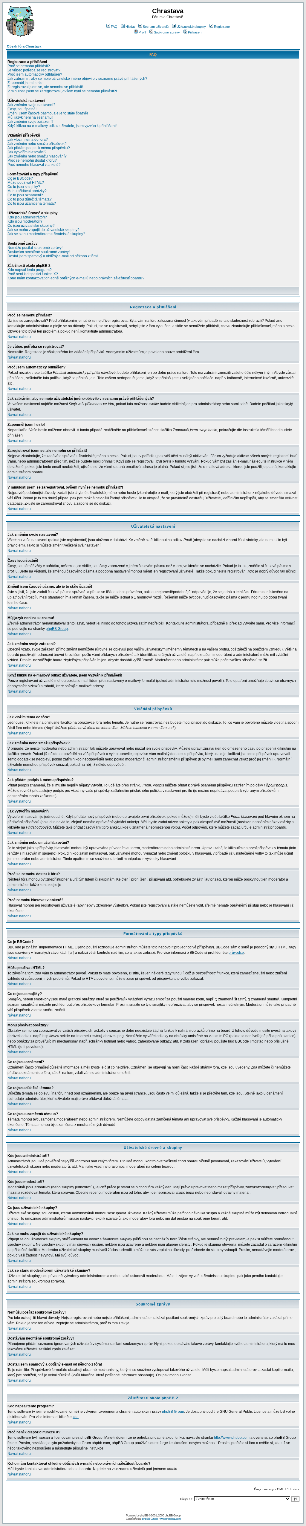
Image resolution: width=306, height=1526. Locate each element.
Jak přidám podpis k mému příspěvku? (38, 148)
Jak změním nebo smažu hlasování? (37, 156)
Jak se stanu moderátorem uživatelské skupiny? (46, 234)
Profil (142, 32)
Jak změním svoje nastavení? (31, 105)
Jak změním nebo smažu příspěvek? (37, 144)
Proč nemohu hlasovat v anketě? (34, 165)
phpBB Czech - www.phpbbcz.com (161, 1518)
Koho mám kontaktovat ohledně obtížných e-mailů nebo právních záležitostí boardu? (75, 278)
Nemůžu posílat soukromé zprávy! (34, 248)
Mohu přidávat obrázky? (27, 191)
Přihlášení (195, 32)
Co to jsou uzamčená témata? (31, 203)
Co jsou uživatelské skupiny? (31, 226)
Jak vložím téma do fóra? (27, 139)
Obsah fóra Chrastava (24, 46)
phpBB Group (57, 629)
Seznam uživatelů (156, 26)
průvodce (236, 953)
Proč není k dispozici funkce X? (32, 274)
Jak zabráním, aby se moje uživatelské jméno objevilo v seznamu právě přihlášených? (77, 78)
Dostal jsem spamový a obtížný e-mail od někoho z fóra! (52, 256)
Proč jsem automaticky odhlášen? (34, 74)
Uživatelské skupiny (191, 26)
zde (76, 1417)
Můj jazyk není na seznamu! (30, 117)
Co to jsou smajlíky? (23, 187)
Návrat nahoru (19, 337)
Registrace (222, 26)
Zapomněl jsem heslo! (25, 83)
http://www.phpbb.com (232, 1437)
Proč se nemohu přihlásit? (28, 66)
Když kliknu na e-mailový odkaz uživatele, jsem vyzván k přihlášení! (62, 126)
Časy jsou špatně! (21, 109)
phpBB (144, 1515)
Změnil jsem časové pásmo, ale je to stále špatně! (47, 113)
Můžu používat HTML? (25, 182)
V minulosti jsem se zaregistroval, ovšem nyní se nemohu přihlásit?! (62, 91)
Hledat (130, 26)
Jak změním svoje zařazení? (30, 122)
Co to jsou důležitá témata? (29, 199)
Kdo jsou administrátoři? (27, 217)
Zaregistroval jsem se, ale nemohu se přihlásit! (45, 87)
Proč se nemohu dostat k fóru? (32, 160)
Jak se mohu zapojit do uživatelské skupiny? (43, 230)
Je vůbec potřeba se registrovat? (33, 70)
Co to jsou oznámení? (25, 195)
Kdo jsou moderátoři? (24, 221)
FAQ (114, 26)
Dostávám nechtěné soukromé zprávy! (38, 252)
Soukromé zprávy (167, 32)
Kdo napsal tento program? (29, 270)
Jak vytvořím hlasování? (26, 152)
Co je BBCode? (20, 178)
